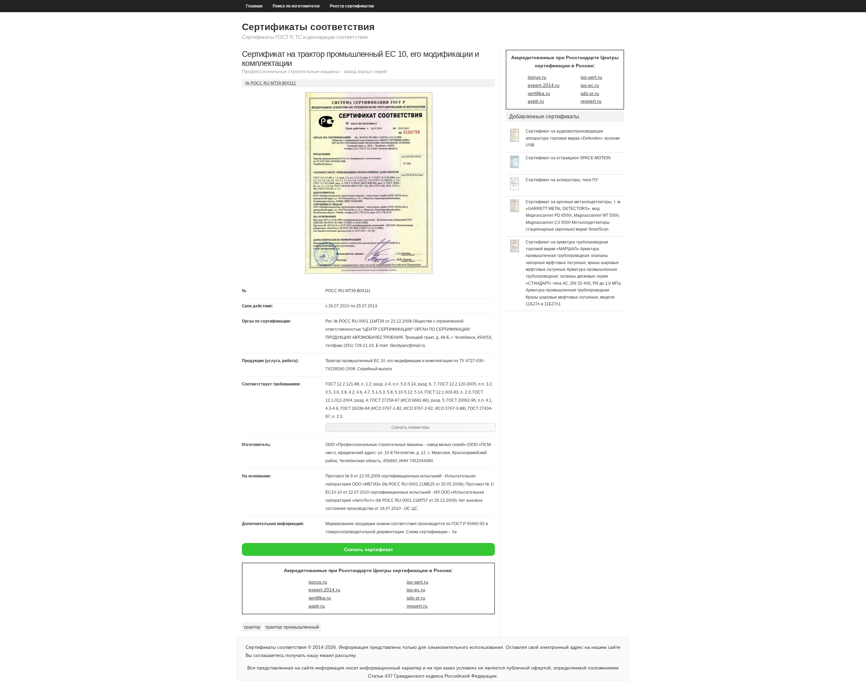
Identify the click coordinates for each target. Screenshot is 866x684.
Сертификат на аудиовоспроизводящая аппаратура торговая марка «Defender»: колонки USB (573, 138)
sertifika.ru (320, 597)
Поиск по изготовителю (296, 6)
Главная (254, 6)
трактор (252, 627)
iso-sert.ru (417, 582)
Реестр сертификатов (352, 6)
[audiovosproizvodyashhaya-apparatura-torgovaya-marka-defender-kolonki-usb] (514, 140)
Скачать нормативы (410, 427)
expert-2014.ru (324, 589)
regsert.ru (417, 606)
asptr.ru (317, 606)
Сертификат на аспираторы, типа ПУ (562, 180)
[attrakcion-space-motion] (514, 166)
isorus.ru (318, 582)
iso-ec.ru (416, 589)
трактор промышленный (292, 627)
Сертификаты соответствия (308, 27)
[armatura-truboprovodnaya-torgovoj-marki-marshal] (514, 250)
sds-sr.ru (416, 597)
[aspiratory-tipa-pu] (514, 188)
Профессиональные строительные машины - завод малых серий (314, 71)
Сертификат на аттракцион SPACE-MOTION (568, 158)
